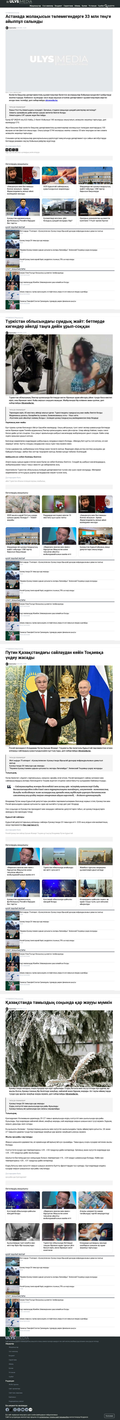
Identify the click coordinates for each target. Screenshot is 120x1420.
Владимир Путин (58, 833)
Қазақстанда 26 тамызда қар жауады (34, 240)
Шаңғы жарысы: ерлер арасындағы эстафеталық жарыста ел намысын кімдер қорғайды (54, 292)
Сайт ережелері (14, 1389)
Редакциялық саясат (16, 1401)
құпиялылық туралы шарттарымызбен (54, 1417)
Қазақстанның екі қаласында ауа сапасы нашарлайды (34, 1109)
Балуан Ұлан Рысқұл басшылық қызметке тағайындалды (42, 273)
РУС (112, 6)
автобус (18, 152)
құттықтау (47, 833)
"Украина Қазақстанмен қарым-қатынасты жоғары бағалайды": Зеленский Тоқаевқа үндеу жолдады (58, 250)
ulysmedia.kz (51, 100)
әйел (7, 481)
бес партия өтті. (31, 825)
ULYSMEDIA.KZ (10, 13)
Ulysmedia (12, 28)
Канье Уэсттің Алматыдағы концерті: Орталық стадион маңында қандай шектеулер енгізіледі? (52, 110)
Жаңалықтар (35, 6)
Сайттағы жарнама (15, 1393)
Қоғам (84, 6)
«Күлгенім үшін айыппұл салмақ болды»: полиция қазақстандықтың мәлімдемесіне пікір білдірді (53, 418)
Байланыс (12, 1397)
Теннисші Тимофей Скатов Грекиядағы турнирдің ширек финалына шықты (48, 301)
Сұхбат (101, 6)
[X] (13, 149)
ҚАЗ (109, 6)
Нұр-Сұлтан (10, 152)
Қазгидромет (21, 1177)
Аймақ (77, 6)
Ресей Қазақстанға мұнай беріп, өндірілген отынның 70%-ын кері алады (47, 259)
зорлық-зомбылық (38, 481)
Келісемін (109, 1416)
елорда (36, 152)
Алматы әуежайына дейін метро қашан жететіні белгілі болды (37, 113)
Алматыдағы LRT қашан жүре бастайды (27, 115)
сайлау (22, 833)
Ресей (8, 833)
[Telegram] (10, 149)
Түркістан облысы (16, 481)
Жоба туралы (14, 1384)
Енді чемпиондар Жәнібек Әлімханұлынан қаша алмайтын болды (44, 282)
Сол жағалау (47, 6)
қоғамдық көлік (27, 152)
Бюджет (58, 6)
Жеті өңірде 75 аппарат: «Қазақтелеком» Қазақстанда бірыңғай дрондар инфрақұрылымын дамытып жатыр (61, 231)
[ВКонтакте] (7, 149)
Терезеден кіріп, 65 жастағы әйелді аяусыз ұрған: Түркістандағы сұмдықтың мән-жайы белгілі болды (56, 413)
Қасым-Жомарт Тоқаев (34, 833)
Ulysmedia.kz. (27, 403)
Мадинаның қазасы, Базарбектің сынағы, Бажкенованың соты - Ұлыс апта (43, 415)
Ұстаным (92, 6)
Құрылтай (69, 833)
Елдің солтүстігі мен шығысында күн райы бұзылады (33, 1106)
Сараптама (68, 6)
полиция (27, 481)
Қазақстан (15, 833)
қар (14, 1177)
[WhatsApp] (16, 149)
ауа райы (9, 1177)
